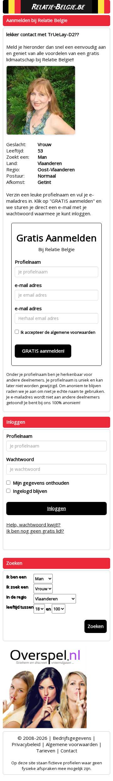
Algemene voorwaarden (72, 744)
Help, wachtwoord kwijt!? (33, 524)
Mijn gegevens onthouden (39, 483)
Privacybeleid (26, 744)
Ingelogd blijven (28, 491)
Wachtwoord (20, 459)
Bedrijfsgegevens (72, 738)
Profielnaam (28, 262)
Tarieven (45, 750)
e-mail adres (28, 285)
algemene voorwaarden (73, 332)
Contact (69, 750)
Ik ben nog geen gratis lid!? (35, 531)
